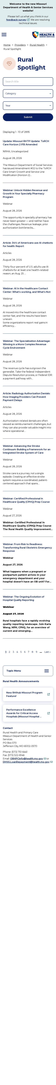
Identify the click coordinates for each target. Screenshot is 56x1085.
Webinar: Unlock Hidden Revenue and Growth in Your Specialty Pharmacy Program (25, 193)
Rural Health (37, 45)
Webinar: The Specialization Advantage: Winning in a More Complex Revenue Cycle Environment (26, 344)
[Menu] (4, 34)
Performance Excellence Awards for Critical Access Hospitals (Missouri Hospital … (23, 713)
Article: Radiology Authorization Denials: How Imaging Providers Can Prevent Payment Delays (26, 397)
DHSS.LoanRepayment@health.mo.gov (26, 762)
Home (6, 45)
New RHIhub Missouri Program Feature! (24, 694)
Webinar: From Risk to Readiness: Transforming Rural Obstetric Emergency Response (27, 547)
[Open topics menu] (47, 671)
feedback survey (16, 19)
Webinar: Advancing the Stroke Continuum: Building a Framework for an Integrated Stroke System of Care (26, 449)
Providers (20, 45)
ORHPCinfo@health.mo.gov (26, 758)
